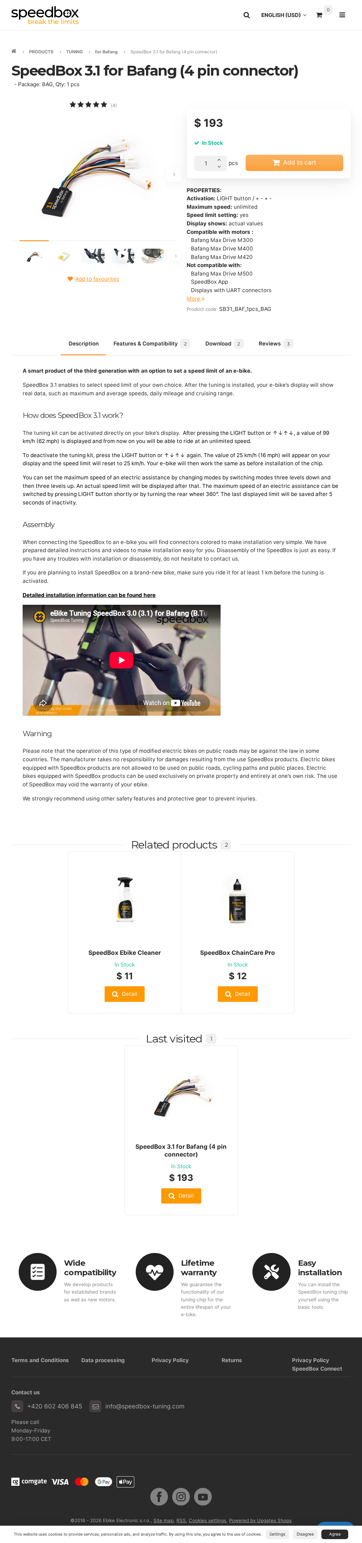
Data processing (103, 1360)
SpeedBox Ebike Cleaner (124, 952)
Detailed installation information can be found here (89, 595)
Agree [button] (335, 1534)
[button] (125, 993)
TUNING (74, 51)
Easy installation (320, 1267)
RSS (181, 1520)
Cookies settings (207, 1520)
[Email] (95, 1406)
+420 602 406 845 (54, 1406)
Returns (232, 1360)
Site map (163, 1520)
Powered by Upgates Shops (260, 1520)
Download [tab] (222, 343)
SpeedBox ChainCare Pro (237, 952)
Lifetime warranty (198, 1267)
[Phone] (17, 1406)
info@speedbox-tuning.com (145, 1406)
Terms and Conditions (40, 1360)
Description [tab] (84, 343)
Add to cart (299, 162)
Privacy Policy (170, 1360)
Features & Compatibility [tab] (149, 343)
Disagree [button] (305, 1534)
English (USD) (285, 17)
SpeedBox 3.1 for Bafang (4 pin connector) (181, 1150)
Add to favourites (97, 279)
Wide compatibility (90, 1267)
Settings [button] (277, 1534)
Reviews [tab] (274, 343)
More (194, 298)
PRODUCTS (41, 51)
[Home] (45, 15)
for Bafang (106, 51)
